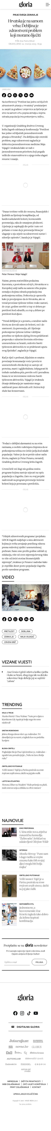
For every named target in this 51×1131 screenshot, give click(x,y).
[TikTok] (29, 1013)
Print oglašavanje (19, 1087)
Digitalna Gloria (28, 1027)
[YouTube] (36, 1013)
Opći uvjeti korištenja (34, 1084)
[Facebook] (15, 1013)
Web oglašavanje (11, 1084)
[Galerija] (25, 70)
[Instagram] (22, 1013)
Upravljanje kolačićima (25, 1094)
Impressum (12, 1081)
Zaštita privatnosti (31, 1081)
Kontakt (36, 1087)
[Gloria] (25, 5)
